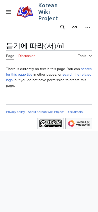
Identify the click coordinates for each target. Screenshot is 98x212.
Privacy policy (15, 112)
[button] (8, 11)
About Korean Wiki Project (46, 112)
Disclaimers (75, 112)
